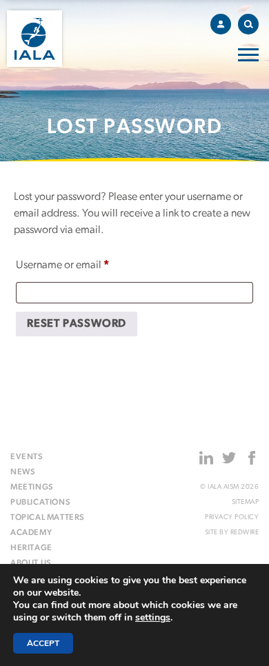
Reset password (76, 324)
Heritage (31, 548)
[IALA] (34, 38)
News (22, 472)
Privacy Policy (232, 517)
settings (152, 618)
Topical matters (47, 518)
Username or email (82, 265)
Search (248, 24)
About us (31, 563)
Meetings (32, 487)
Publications (40, 502)
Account (220, 24)
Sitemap (245, 502)
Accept (43, 643)
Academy (31, 533)
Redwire (244, 532)
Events (26, 457)
